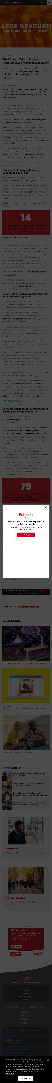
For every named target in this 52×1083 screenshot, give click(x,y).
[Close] (48, 1060)
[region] (26, 1069)
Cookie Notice (9, 1074)
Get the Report (26, 535)
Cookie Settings (25, 1078)
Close (46, 507)
